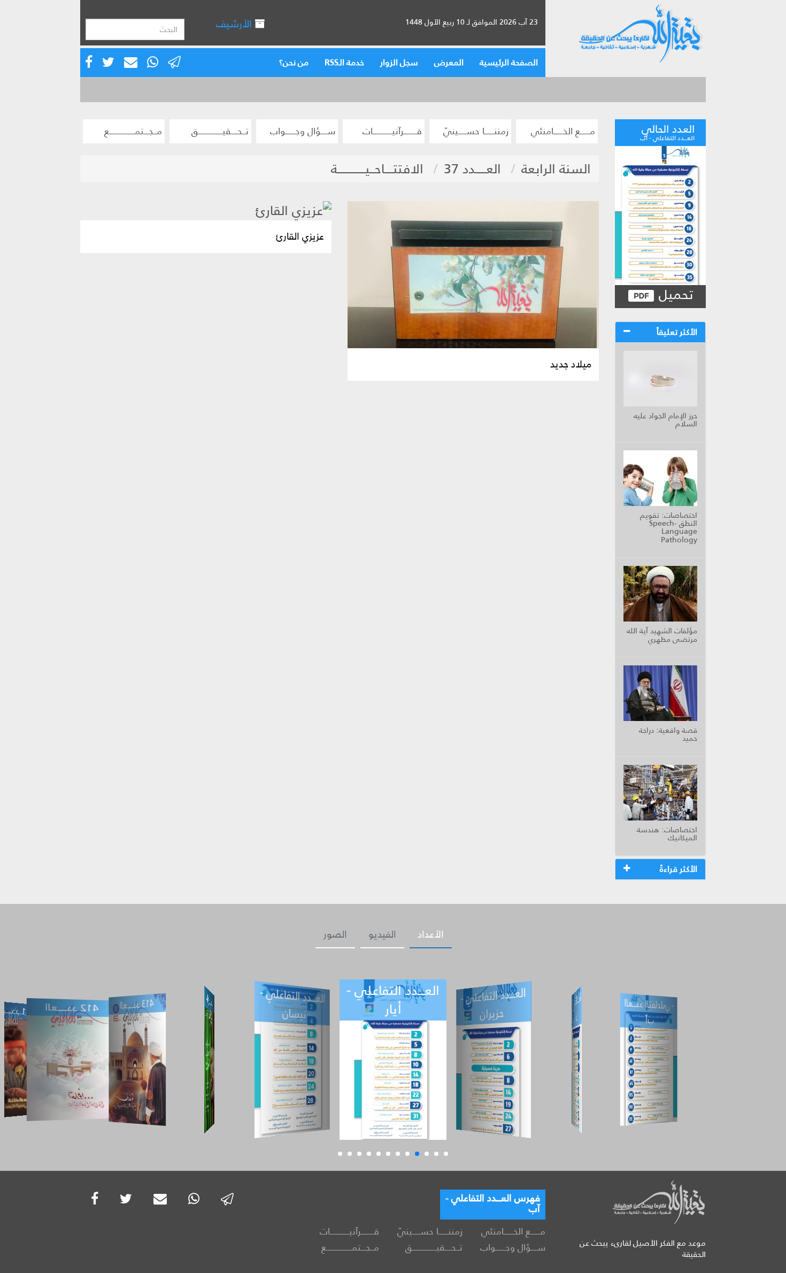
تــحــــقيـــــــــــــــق (220, 131)
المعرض (449, 62)
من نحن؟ (294, 62)
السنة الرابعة (556, 168)
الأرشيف (235, 24)
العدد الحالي (667, 131)
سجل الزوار (399, 62)
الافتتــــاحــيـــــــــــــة (377, 168)
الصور (335, 934)
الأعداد (431, 934)
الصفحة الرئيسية (509, 62)
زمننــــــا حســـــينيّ (475, 131)
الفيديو (382, 934)
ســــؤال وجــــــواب (302, 131)
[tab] (660, 332)
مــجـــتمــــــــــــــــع (133, 131)
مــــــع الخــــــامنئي (563, 131)
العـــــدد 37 (472, 168)
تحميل (674, 295)
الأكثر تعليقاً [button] (677, 332)
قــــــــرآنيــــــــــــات (392, 131)
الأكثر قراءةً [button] (678, 869)
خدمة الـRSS (344, 62)
